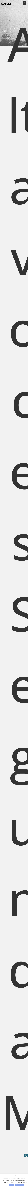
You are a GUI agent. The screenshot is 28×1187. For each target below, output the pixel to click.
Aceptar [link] (11, 1184)
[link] (26, 1155)
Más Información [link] (19, 1184)
